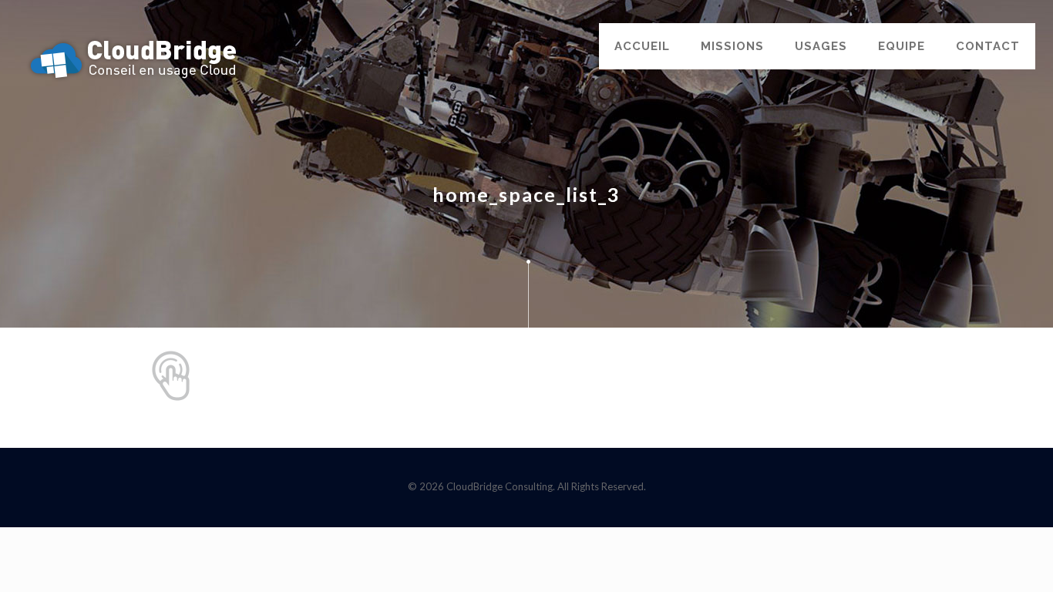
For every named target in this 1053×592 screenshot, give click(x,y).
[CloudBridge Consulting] (133, 57)
